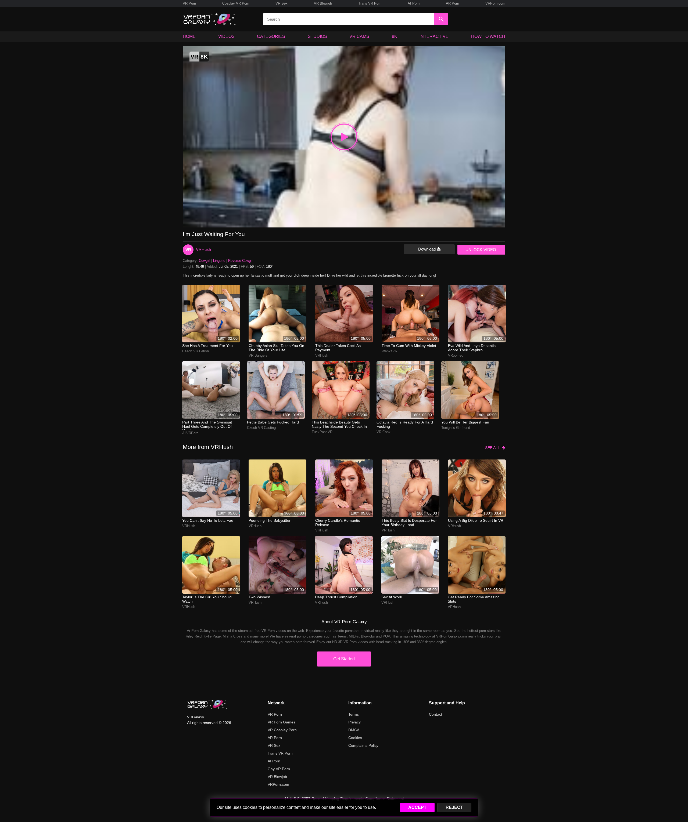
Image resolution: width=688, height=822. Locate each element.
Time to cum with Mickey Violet (409, 345)
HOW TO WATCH (488, 36)
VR (188, 249)
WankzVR (389, 351)
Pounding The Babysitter (270, 520)
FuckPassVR (322, 432)
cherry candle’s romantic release (337, 522)
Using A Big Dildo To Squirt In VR (475, 520)
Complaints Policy (363, 745)
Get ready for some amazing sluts (474, 599)
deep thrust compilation (336, 597)
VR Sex (281, 3)
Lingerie (219, 261)
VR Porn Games (281, 722)
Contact (435, 714)
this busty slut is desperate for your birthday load (409, 522)
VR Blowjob (323, 3)
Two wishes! (259, 597)
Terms (353, 714)
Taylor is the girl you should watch (207, 599)
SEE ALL (493, 448)
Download (427, 249)
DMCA (353, 730)
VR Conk (383, 432)
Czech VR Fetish (195, 351)
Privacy (354, 722)
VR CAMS (359, 36)
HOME (189, 36)
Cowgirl (204, 261)
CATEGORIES (271, 36)
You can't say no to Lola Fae (207, 520)
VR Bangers (258, 355)
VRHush (203, 249)
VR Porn (189, 3)
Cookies (355, 738)
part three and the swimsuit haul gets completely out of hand (207, 425)
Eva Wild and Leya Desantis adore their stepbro (472, 347)
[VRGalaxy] (207, 704)
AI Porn (414, 3)
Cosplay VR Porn (235, 3)
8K (394, 36)
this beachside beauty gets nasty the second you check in (339, 424)
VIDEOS (226, 36)
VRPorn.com (495, 3)
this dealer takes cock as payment (338, 347)
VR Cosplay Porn (282, 730)
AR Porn (452, 3)
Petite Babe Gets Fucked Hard (273, 422)
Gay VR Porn (279, 769)
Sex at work (391, 597)
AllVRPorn (190, 433)
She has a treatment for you (207, 345)
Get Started (344, 659)
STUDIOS (317, 36)
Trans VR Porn (369, 3)
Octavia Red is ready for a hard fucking (405, 424)
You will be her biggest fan (465, 422)
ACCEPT (417, 807)
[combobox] (348, 19)
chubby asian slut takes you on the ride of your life (276, 347)
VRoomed (455, 355)
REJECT (454, 807)
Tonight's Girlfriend (455, 428)
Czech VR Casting (261, 428)
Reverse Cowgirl (240, 261)
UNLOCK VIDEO (480, 249)
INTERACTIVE (434, 36)
